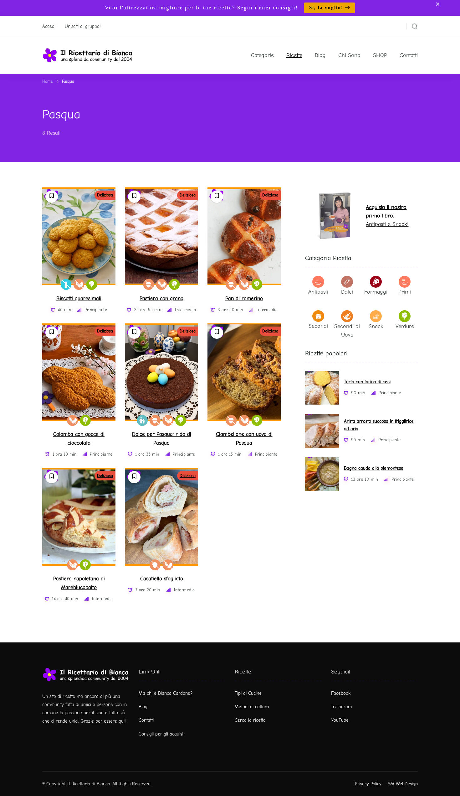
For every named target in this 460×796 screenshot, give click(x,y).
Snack (376, 326)
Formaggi (375, 292)
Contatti (409, 55)
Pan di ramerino (244, 298)
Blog (320, 55)
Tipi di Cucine (248, 693)
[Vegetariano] (91, 284)
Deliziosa (105, 195)
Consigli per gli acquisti (161, 734)
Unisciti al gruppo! (83, 26)
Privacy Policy (368, 784)
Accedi (48, 26)
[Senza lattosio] (66, 284)
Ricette (294, 55)
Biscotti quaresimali (78, 298)
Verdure (405, 326)
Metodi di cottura (252, 707)
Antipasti (318, 292)
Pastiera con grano (161, 298)
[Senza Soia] (79, 284)
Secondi (318, 326)
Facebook (340, 693)
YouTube (340, 720)
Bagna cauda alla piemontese (373, 468)
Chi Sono (349, 55)
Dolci (347, 292)
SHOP (380, 55)
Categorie (262, 55)
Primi (404, 292)
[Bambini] (142, 420)
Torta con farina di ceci (367, 382)
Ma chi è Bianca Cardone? (166, 693)
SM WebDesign (403, 784)
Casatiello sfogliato (161, 579)
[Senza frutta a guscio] (148, 284)
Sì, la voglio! (326, 7)
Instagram (341, 707)
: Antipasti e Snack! (387, 216)
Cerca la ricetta (250, 720)
